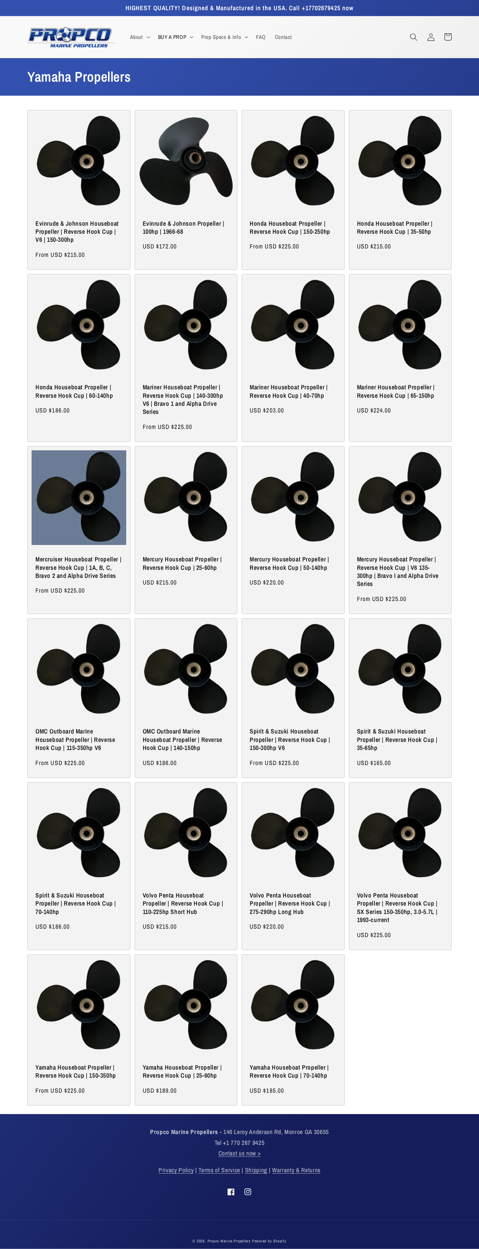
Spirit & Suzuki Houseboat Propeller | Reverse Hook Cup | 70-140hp (75, 903)
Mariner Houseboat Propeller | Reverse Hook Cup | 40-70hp (289, 391)
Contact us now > (239, 1153)
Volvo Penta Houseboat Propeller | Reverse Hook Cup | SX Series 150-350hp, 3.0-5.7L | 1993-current (397, 907)
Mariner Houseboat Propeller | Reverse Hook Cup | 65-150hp (396, 391)
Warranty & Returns (296, 1170)
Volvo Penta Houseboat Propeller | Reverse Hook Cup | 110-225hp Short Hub (183, 903)
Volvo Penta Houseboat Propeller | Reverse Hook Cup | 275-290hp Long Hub (290, 903)
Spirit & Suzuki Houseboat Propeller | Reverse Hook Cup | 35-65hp (397, 739)
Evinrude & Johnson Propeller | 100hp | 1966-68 (183, 227)
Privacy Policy (176, 1170)
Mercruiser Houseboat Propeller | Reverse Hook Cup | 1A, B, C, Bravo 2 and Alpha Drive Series (78, 567)
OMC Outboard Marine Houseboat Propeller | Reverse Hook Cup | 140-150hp (182, 739)
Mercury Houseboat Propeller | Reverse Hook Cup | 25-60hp (182, 563)
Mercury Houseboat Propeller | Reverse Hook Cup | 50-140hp (289, 563)
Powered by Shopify (269, 1240)
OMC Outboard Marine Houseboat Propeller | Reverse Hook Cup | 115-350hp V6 (75, 739)
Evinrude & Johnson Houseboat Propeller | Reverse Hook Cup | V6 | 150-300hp (77, 231)
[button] (139, 37)
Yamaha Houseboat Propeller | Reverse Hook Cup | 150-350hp (75, 1071)
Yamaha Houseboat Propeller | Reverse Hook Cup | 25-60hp (182, 1071)
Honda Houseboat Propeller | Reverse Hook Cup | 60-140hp (74, 391)
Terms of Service (219, 1170)
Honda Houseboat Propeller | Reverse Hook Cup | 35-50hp (395, 227)
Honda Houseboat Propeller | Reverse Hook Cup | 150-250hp (290, 227)
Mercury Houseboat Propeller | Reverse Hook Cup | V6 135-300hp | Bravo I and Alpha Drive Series (398, 571)
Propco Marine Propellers (229, 1240)
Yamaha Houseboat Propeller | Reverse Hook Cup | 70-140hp (289, 1071)
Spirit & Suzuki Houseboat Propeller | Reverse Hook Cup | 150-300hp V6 (290, 739)
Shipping (256, 1170)
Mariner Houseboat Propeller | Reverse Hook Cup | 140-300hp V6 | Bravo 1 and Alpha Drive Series (183, 399)
